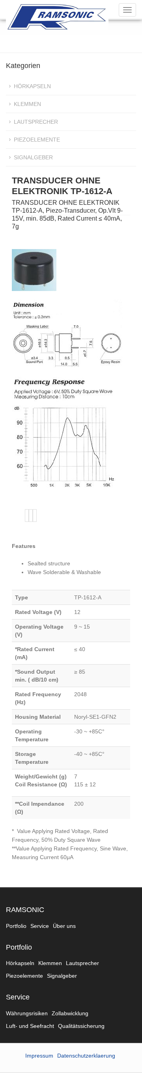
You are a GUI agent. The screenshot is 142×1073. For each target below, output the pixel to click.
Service (39, 926)
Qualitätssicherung (81, 1026)
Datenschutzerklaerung (86, 1055)
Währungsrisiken (27, 1013)
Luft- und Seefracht (30, 1026)
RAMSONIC (25, 910)
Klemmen (27, 104)
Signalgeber (33, 157)
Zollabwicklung (70, 1013)
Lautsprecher (36, 122)
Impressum (39, 1055)
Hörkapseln (32, 86)
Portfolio (16, 926)
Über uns (64, 926)
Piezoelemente (37, 139)
